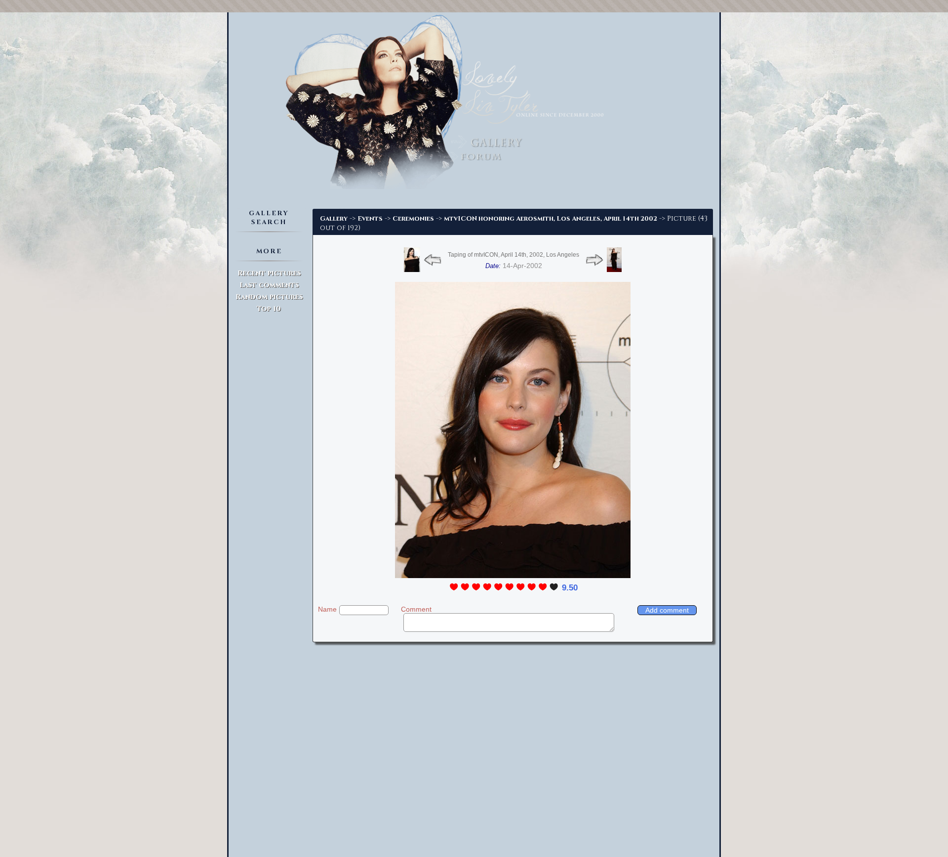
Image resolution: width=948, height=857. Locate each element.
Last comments (269, 285)
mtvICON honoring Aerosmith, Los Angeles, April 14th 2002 (550, 218)
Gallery (334, 218)
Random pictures (269, 297)
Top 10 (269, 308)
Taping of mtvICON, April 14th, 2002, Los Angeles (513, 254)
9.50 (570, 587)
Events (370, 218)
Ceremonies (413, 218)
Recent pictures (269, 273)
